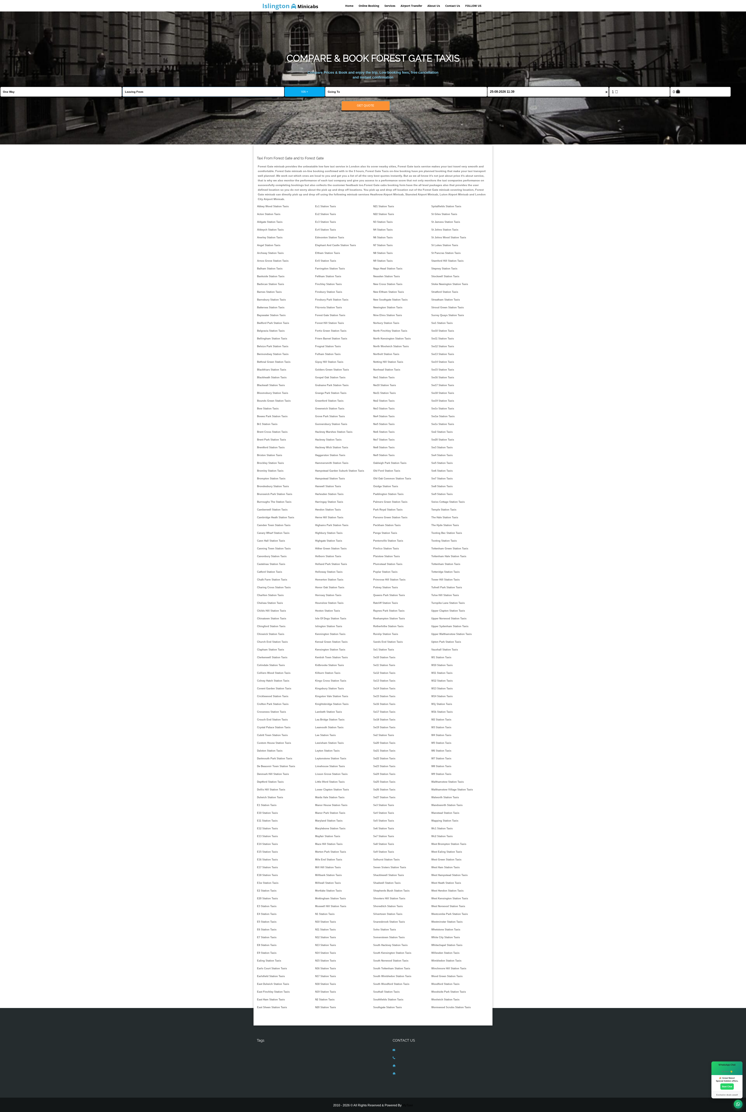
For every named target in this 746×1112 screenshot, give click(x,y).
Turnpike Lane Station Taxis (448, 602)
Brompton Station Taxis (271, 478)
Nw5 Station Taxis (384, 424)
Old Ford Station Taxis (386, 470)
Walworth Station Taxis (445, 797)
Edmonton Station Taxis (329, 237)
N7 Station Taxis (383, 245)
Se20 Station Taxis (384, 742)
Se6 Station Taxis (383, 828)
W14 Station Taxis (442, 696)
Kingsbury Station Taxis (329, 688)
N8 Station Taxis (383, 253)
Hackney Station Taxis (328, 439)
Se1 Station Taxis (383, 649)
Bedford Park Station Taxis (273, 323)
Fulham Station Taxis (328, 354)
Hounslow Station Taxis (329, 602)
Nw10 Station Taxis (384, 385)
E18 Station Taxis (267, 875)
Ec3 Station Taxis (325, 221)
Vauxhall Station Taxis (444, 649)
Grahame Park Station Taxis (332, 385)
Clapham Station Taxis (270, 649)
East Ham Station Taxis (271, 999)
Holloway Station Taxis (328, 571)
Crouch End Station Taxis (272, 719)
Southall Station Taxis (386, 991)
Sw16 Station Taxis (442, 377)
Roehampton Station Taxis (389, 618)
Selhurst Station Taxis (386, 859)
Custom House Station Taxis (274, 742)
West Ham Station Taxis (445, 867)
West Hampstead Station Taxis (449, 875)
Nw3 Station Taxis (384, 408)
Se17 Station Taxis (384, 711)
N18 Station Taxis (325, 984)
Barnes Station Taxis (269, 291)
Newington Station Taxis (387, 307)
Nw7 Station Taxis (384, 439)
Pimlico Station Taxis (386, 548)
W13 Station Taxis (442, 688)
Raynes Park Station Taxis (388, 610)
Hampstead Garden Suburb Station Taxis (339, 470)
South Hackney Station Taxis (390, 945)
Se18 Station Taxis (384, 719)
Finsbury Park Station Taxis (331, 299)
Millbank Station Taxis (328, 875)
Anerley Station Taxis (269, 237)
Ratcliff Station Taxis (385, 602)
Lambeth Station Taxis (328, 711)
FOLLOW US (473, 6)
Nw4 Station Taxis (384, 416)
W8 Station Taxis (441, 766)
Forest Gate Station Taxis (330, 315)
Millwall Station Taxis (328, 882)
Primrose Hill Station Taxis (389, 579)
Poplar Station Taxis (385, 571)
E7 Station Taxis (266, 937)
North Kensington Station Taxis (392, 338)
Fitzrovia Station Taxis (328, 307)
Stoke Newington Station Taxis (449, 284)
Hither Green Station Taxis (331, 548)
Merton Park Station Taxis (330, 851)
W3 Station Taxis (441, 727)
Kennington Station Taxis (330, 634)
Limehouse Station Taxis (330, 766)
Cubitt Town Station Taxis (272, 735)
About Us (433, 6)
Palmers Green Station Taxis (390, 501)
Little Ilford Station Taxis (330, 781)
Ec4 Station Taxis (325, 229)
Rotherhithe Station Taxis (388, 626)
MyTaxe (407, 1105)
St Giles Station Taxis (444, 214)
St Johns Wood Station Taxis (448, 237)
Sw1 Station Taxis (442, 323)
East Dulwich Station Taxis (273, 984)
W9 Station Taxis (441, 774)
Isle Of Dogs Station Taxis (330, 618)
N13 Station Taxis (325, 945)
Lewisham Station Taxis (329, 742)
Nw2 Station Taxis (384, 400)
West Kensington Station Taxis (449, 898)
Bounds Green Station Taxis (274, 400)
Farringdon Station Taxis (330, 268)
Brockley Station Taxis (270, 463)
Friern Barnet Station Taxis (331, 338)
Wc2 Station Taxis (442, 836)
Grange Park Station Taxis (330, 393)
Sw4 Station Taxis (442, 455)
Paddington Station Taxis (388, 494)
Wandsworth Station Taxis (447, 805)
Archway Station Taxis (270, 253)
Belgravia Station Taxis (271, 330)
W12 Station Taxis (442, 680)
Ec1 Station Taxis (325, 206)
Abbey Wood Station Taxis (273, 206)
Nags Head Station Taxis (387, 268)
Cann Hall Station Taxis (271, 540)
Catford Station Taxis (269, 571)
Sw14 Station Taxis (442, 361)
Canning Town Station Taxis (274, 548)
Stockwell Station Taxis (445, 276)
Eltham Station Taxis (327, 253)
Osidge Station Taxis (385, 486)
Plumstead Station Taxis (387, 564)
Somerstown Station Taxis (389, 937)
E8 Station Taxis (266, 945)
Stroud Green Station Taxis (447, 307)
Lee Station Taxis (325, 735)
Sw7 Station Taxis (442, 478)
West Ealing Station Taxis (446, 851)
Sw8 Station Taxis (442, 486)
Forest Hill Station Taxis (329, 323)
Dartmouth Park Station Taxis (274, 758)
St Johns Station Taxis (444, 229)
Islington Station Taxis (328, 626)
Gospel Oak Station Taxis (330, 377)
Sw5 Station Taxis (442, 463)
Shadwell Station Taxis (387, 882)
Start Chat (727, 1086)
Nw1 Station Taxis (384, 377)
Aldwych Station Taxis (270, 229)
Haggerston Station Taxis (330, 455)
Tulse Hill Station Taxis (445, 595)
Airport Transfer (411, 6)
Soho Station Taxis (384, 929)
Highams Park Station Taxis (331, 525)
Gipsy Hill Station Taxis (329, 361)
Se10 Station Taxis (384, 657)
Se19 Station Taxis (384, 727)
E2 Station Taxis (266, 890)
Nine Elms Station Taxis (387, 315)
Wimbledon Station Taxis (446, 960)
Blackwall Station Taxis (271, 385)
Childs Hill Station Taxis (271, 610)
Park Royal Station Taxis (388, 509)
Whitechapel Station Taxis (446, 945)
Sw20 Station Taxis (442, 439)
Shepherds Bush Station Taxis (391, 890)
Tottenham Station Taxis (445, 564)
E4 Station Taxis (266, 914)
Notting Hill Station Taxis (388, 361)
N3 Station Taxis (383, 221)
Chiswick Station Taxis (270, 634)
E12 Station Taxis (267, 828)
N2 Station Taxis (325, 999)
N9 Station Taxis (383, 260)
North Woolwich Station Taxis (391, 346)
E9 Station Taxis (266, 952)
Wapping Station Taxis (444, 820)
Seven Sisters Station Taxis (389, 867)
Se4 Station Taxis (383, 812)
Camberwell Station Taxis (272, 509)
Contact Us (452, 6)
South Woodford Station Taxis (391, 984)
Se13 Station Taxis (384, 680)
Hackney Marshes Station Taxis (333, 431)
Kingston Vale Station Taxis (331, 696)
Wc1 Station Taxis (442, 828)
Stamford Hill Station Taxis (447, 260)
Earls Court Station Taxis (272, 968)
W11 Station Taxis (441, 672)
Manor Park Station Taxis (330, 812)
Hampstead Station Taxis (330, 478)
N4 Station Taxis (383, 229)
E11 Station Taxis (267, 820)
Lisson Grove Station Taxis (331, 774)
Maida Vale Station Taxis (329, 797)
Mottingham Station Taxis (330, 898)
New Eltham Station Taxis (388, 291)
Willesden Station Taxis (445, 952)
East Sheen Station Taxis (272, 1007)
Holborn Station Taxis (328, 556)
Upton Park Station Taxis (446, 641)
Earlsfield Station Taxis (271, 976)
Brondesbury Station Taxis (273, 486)
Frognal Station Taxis (328, 346)
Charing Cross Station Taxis (274, 587)
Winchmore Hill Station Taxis (448, 968)
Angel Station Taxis (268, 245)
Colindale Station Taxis (271, 665)
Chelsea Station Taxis (270, 602)
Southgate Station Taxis (387, 1007)
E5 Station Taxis (266, 921)
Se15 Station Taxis (384, 696)
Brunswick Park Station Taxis (274, 494)
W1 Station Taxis (441, 657)
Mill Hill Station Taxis (328, 867)
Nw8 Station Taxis (384, 447)
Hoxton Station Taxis (327, 610)
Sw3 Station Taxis (442, 447)
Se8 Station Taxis (383, 844)
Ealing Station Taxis (269, 960)
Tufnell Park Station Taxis (446, 587)
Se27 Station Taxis (384, 797)
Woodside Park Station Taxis (448, 991)
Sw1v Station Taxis (442, 408)
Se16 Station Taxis (384, 704)
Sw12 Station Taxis (442, 346)
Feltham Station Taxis (328, 276)
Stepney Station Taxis (444, 268)
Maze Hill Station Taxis (328, 844)
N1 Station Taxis (325, 914)
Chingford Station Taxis (271, 626)
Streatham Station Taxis (445, 299)
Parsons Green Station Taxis (390, 517)
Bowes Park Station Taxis (272, 416)
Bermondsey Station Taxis (272, 354)
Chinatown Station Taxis (271, 618)
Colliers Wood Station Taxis (273, 672)
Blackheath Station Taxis (272, 377)
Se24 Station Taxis (384, 774)
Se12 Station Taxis (384, 672)
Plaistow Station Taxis (386, 556)
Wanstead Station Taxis (445, 812)
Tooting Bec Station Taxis (446, 533)
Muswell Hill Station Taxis (330, 906)
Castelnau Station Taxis (271, 564)
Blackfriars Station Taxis (271, 369)
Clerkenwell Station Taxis (272, 657)
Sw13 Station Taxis (442, 354)
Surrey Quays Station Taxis (447, 315)
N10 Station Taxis (325, 921)
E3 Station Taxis (266, 906)
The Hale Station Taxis (444, 517)
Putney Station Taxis (385, 587)
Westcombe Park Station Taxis (449, 914)
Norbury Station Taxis (386, 323)
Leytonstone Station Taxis (330, 758)
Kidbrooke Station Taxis (329, 665)
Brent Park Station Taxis (271, 439)
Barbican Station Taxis (270, 284)
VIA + (304, 91)
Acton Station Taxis (268, 214)
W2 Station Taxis (441, 719)
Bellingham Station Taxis (272, 338)
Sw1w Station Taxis (443, 416)
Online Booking (369, 6)
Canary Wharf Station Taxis (273, 533)
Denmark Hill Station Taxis (273, 774)
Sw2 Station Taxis (442, 431)
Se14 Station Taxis (384, 688)
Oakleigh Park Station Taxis (389, 463)
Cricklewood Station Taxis (272, 696)
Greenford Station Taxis (329, 400)
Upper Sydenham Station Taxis (449, 626)
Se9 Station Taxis (383, 851)
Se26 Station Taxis (384, 789)
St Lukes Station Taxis (444, 245)
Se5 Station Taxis (383, 820)
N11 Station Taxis (325, 929)
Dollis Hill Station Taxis (271, 789)
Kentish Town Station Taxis (331, 657)
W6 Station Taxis (441, 750)
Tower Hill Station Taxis (445, 579)
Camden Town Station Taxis (273, 525)
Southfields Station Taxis (388, 999)
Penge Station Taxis (385, 533)
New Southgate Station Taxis (390, 299)
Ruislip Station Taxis (385, 634)
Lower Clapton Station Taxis (332, 789)
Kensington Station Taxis (330, 649)
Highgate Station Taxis (328, 540)
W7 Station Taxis (441, 758)
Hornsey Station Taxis (328, 595)
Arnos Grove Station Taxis (272, 260)
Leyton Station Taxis (327, 750)
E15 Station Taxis (267, 851)
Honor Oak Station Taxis (329, 587)
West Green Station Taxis (446, 859)
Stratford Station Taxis (444, 291)
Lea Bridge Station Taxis (329, 719)
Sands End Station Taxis (388, 641)
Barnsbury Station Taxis (271, 299)
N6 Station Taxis (383, 237)
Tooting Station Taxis (444, 540)
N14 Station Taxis (325, 952)
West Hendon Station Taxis (447, 890)
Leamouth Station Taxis (329, 727)
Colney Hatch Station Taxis (273, 680)
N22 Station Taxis (383, 214)
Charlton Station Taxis (270, 595)
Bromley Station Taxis (270, 470)
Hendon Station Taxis (328, 509)
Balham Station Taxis (269, 268)
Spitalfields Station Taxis (446, 206)
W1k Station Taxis (442, 711)
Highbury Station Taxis (328, 533)
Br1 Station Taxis (267, 424)
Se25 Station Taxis (384, 781)
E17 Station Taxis (267, 867)
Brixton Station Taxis (269, 455)
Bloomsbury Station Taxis (272, 393)
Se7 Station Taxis (383, 836)
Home (349, 6)
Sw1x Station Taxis (442, 424)
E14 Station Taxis (267, 844)
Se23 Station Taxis (384, 766)
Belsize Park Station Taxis (272, 346)
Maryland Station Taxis (328, 820)
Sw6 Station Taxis (442, 470)
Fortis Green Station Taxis (330, 330)
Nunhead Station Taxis (386, 369)
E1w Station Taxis (267, 882)
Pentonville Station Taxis (388, 540)
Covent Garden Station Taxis (274, 688)
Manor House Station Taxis (331, 805)
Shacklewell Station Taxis (388, 875)
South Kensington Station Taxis (392, 952)
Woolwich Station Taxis (445, 999)
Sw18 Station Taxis (442, 393)
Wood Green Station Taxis (447, 976)
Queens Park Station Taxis (389, 595)
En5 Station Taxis (325, 260)
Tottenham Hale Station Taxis (448, 556)
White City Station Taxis (445, 937)
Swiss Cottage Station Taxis (448, 501)
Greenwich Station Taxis (329, 408)
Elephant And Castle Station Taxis (335, 245)
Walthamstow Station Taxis (447, 781)
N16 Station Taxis (325, 968)
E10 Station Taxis (267, 812)
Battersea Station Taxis (270, 307)
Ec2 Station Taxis (325, 214)
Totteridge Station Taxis (445, 571)
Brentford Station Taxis (271, 447)
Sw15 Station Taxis (442, 369)
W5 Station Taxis (441, 742)
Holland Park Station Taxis (331, 564)
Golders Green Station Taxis (332, 369)
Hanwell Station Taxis (328, 486)
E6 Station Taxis (266, 929)
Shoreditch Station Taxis (388, 906)
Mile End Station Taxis (328, 859)
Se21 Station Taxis (384, 750)
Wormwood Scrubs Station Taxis (451, 1007)
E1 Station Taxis (266, 805)
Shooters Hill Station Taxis (389, 898)
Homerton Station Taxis (329, 579)
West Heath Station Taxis (446, 882)
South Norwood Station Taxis (390, 960)
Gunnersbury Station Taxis (331, 424)
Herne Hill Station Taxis (329, 517)
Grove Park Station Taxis (330, 416)
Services (389, 6)
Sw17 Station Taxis (442, 385)
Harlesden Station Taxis (329, 494)
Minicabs (290, 6)
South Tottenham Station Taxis (391, 968)
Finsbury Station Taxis (328, 291)
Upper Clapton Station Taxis (448, 610)
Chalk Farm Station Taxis (272, 579)
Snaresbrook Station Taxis (389, 921)
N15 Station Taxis (325, 960)
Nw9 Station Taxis (384, 455)
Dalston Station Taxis (269, 750)
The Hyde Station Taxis (445, 525)
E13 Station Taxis (267, 836)
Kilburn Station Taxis (327, 672)
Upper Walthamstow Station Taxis (451, 634)
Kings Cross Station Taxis (330, 680)
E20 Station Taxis (267, 898)
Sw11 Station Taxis (442, 338)
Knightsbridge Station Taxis (332, 704)
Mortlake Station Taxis (328, 890)
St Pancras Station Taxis (446, 253)
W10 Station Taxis (442, 665)
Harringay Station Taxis (329, 501)
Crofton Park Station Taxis (272, 704)
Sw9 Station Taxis (442, 494)
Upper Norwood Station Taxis (448, 618)
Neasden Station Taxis (386, 276)
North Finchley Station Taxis (390, 330)
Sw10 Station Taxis (442, 330)
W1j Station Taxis (441, 704)
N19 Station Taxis (325, 991)
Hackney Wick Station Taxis (331, 447)
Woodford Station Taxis (445, 984)
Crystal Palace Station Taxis (273, 727)
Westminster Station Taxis (447, 921)
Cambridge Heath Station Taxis (275, 517)
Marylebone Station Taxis (330, 828)
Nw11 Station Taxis (384, 393)
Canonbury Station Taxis (272, 556)
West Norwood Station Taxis (448, 906)
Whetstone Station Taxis (445, 929)
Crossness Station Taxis (271, 711)
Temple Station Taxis (443, 509)
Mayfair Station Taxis (327, 836)
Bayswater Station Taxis (271, 315)
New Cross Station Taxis (387, 284)
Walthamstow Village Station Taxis (452, 789)
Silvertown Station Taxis (387, 914)
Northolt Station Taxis (386, 354)
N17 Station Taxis (325, 976)
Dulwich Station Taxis (270, 797)
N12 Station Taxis (325, 937)
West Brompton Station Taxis (448, 844)
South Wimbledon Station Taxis (392, 976)
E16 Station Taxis (267, 859)
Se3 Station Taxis (383, 805)
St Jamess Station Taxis (445, 221)
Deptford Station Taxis (270, 781)
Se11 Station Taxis (384, 665)
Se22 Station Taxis (384, 758)
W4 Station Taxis (441, 735)
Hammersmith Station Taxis (331, 463)
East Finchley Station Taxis (273, 991)
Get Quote (365, 105)
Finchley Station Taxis (328, 284)
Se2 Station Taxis (383, 735)
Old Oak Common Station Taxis (392, 478)
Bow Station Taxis (268, 408)
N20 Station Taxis (325, 1007)
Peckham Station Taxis (387, 525)
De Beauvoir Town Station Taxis (276, 766)
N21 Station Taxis (383, 206)
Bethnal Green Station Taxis (273, 361)
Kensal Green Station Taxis (331, 641)
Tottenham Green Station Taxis (449, 548)
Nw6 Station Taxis (384, 431)
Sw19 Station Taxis (442, 400)
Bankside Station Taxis (270, 276)
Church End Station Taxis (272, 641)
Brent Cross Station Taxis (272, 431)
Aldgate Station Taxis (269, 221)
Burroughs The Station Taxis (274, 501)
